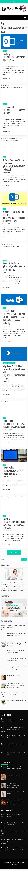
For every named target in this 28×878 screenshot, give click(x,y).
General (5, 51)
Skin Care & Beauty (14, 604)
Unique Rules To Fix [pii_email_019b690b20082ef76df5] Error (14, 266)
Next (25, 608)
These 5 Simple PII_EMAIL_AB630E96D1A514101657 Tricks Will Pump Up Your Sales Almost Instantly (14, 317)
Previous (3, 608)
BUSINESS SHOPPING (9, 363)
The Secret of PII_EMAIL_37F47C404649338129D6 (14, 110)
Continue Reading (6, 78)
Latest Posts (5, 596)
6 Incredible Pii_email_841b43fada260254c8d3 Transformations (14, 423)
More (4, 157)
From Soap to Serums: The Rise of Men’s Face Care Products (14, 608)
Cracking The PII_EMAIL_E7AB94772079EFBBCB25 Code (14, 57)
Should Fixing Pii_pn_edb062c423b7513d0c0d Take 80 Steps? (13, 470)
